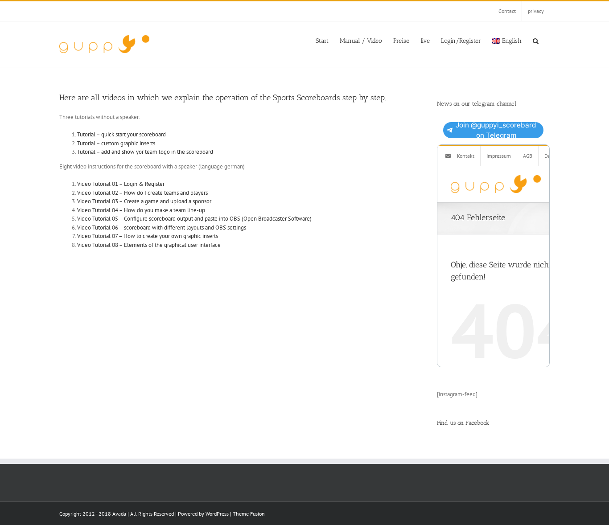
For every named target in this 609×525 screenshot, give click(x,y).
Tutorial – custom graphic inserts (116, 143)
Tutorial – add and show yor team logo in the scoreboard (145, 152)
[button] (536, 40)
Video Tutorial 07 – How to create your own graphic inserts (147, 236)
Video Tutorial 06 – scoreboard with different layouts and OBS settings (161, 227)
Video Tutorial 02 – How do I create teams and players (142, 193)
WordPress (217, 513)
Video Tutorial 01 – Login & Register (121, 184)
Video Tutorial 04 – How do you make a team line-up (141, 210)
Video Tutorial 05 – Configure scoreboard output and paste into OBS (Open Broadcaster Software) (194, 218)
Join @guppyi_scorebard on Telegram (496, 130)
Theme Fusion (249, 513)
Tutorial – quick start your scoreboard (121, 134)
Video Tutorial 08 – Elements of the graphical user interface (149, 245)
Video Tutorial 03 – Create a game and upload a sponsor (144, 201)
